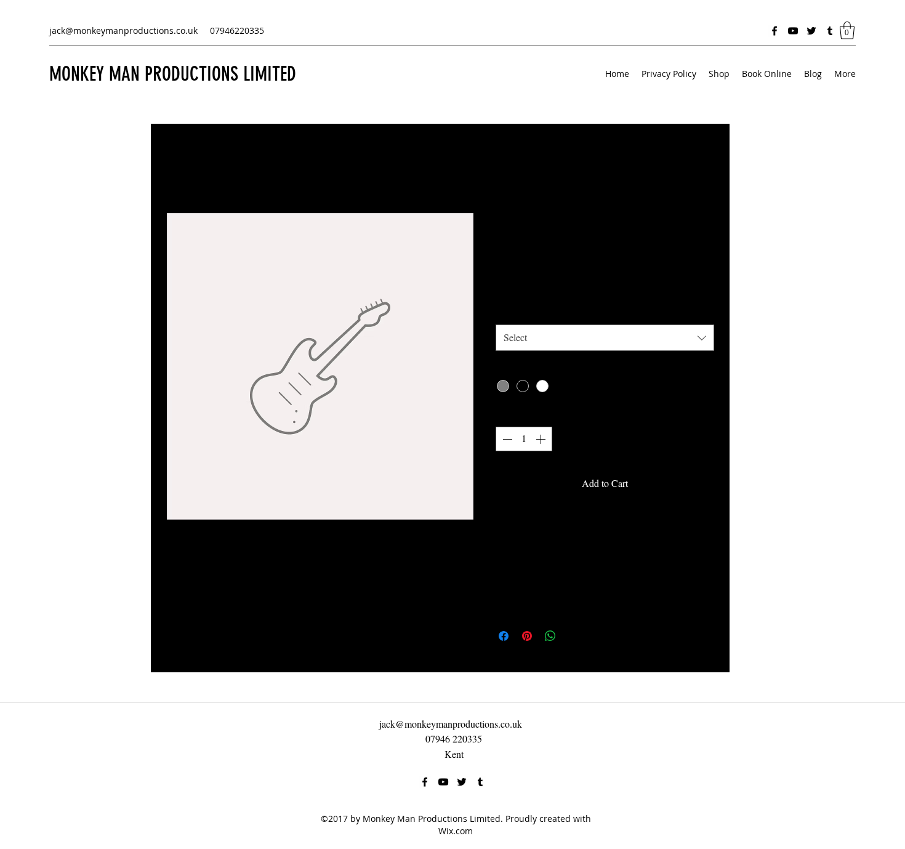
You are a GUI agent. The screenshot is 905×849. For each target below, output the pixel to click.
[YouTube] (793, 31)
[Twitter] (811, 31)
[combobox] (605, 337)
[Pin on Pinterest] (527, 636)
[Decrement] (506, 439)
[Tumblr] (830, 31)
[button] (847, 30)
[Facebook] (774, 31)
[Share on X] (573, 636)
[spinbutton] (524, 439)
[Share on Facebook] (503, 636)
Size (508, 311)
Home (178, 167)
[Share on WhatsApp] (550, 636)
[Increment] (541, 439)
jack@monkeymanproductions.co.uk (123, 30)
